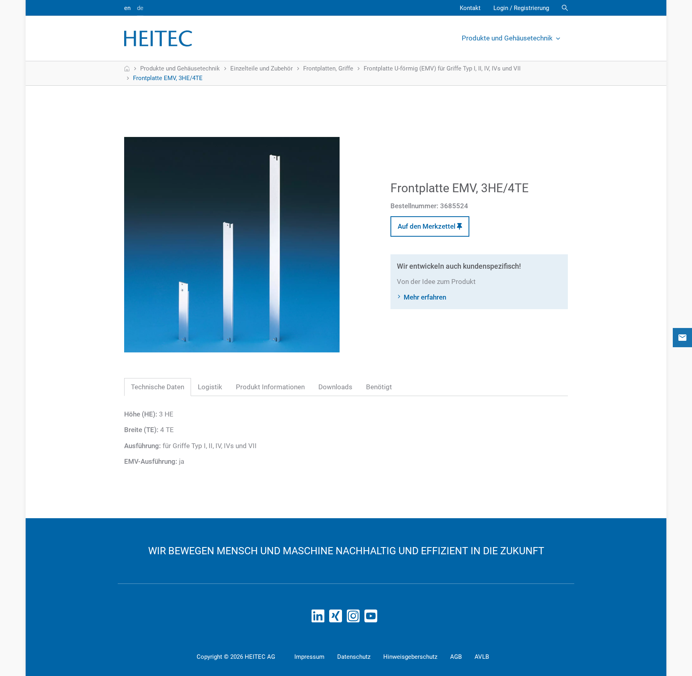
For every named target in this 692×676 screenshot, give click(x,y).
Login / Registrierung (521, 8)
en (127, 8)
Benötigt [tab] (379, 387)
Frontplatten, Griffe (328, 68)
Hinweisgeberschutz (410, 656)
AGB (456, 656)
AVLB (482, 656)
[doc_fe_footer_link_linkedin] (320, 618)
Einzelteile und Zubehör (261, 68)
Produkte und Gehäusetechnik (507, 38)
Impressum (309, 656)
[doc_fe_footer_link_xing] (337, 618)
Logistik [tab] (210, 387)
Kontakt (470, 8)
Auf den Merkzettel (427, 226)
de (140, 8)
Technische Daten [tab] (157, 387)
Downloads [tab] (335, 387)
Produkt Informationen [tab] (270, 387)
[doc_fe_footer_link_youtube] (372, 618)
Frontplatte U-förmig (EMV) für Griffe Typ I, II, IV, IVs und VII (442, 68)
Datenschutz (353, 656)
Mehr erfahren (425, 297)
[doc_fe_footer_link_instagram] (355, 618)
